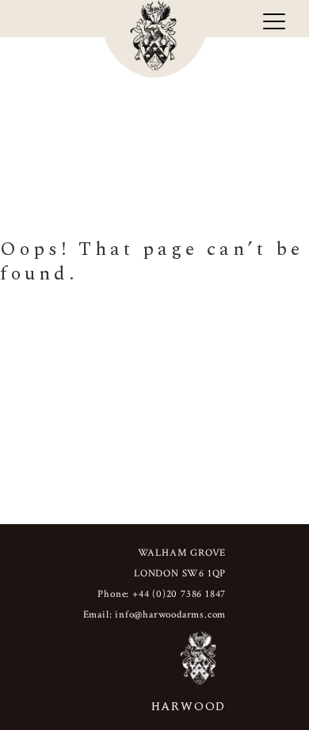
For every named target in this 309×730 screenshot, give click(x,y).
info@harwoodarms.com (170, 615)
